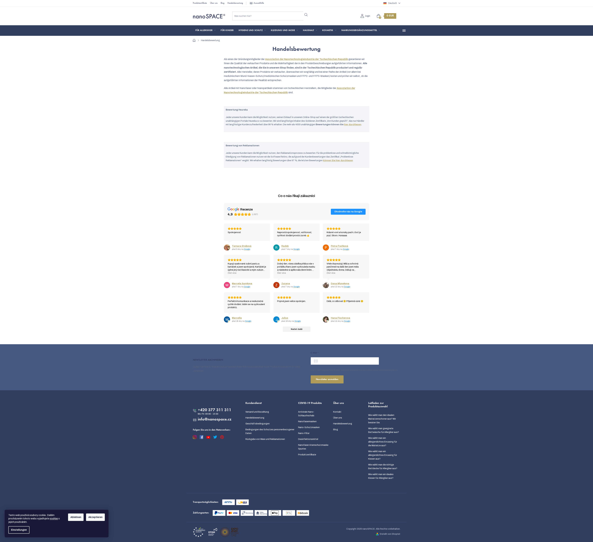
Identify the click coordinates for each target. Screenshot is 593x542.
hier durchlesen (352, 124)
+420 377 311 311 (214, 410)
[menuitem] (205, 30)
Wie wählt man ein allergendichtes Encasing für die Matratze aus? (382, 442)
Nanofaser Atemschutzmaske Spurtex (313, 447)
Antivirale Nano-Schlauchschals (306, 414)
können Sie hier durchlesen (338, 160)
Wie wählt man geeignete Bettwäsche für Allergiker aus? (383, 430)
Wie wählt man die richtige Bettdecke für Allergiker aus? (382, 467)
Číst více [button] (232, 273)
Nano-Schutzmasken (309, 427)
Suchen (306, 15)
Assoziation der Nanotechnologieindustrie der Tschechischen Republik (306, 59)
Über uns (214, 3)
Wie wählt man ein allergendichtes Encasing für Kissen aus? (382, 455)
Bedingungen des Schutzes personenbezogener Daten (269, 431)
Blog (222, 3)
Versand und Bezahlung (257, 412)
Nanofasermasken (307, 421)
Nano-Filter (303, 433)
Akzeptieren (95, 517)
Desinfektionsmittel (308, 439)
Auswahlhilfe (259, 3)
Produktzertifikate (200, 3)
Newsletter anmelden (327, 379)
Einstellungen (19, 530)
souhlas (54, 518)
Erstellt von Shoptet (390, 534)
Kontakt (337, 412)
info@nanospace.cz (214, 420)
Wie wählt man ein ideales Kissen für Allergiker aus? (380, 476)
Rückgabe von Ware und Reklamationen (265, 439)
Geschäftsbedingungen (257, 424)
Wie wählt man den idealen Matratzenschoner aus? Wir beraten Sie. (382, 419)
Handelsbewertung (235, 3)
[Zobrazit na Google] (227, 247)
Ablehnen (75, 517)
